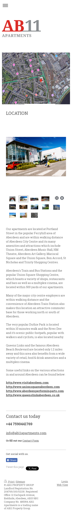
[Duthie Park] (45, 206)
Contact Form (30, 440)
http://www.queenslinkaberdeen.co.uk (33, 395)
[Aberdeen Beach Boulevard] (23, 215)
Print (11, 481)
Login (64, 481)
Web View (62, 484)
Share (13, 460)
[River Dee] (34, 206)
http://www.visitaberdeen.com (27, 382)
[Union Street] (34, 199)
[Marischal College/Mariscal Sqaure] (56, 207)
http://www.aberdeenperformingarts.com (35, 391)
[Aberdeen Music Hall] (12, 206)
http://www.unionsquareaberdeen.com (33, 387)
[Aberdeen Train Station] (12, 198)
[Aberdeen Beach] (12, 215)
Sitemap (20, 481)
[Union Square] (23, 198)
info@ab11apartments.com (26, 433)
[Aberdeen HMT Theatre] (23, 207)
